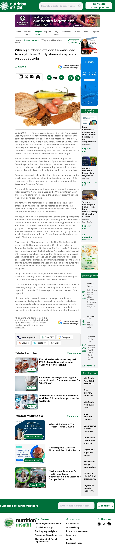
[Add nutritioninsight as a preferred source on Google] (69, 66)
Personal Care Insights (48, 535)
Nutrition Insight (45, 527)
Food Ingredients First (48, 523)
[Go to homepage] (19, 527)
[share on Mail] (32, 77)
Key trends (56, 33)
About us (73, 519)
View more (72, 353)
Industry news (27, 33)
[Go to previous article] (71, 78)
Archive (70, 539)
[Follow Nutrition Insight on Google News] (110, 525)
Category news (38, 33)
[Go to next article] (78, 78)
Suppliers (95, 32)
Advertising (72, 527)
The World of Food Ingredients (46, 540)
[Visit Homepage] (13, 10)
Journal (77, 32)
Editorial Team (74, 543)
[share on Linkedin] (21, 77)
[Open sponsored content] (57, 26)
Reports (47, 32)
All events (87, 365)
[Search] (80, 6)
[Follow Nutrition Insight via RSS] (104, 525)
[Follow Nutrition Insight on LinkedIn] (99, 525)
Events (85, 32)
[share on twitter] (26, 77)
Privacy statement (77, 531)
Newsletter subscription (98, 5)
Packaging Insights (46, 531)
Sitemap (71, 535)
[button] (48, 337)
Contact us (72, 523)
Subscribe (103, 505)
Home (18, 32)
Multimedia (67, 32)
